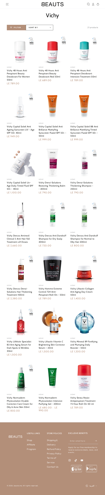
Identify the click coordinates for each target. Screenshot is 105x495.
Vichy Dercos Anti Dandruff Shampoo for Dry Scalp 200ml (52, 238)
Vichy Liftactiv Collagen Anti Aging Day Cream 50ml (82, 291)
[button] (88, 4)
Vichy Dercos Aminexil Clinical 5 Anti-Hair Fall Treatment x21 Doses (18, 238)
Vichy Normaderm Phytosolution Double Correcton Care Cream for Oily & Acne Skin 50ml (20, 402)
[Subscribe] (96, 441)
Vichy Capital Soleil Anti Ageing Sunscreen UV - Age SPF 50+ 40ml (20, 129)
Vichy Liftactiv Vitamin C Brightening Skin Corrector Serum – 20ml (52, 344)
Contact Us (53, 466)
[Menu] (7, 4)
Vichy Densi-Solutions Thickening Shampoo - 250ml (81, 185)
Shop (29, 440)
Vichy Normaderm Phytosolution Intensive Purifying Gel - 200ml (50, 400)
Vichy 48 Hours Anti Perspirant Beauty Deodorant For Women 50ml (18, 75)
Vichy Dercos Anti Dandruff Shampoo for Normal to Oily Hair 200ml (84, 238)
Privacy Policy (54, 453)
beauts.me (18, 486)
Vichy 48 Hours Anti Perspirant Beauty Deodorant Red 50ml (49, 73)
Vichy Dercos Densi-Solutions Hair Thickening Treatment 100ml (19, 291)
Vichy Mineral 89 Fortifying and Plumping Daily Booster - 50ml (83, 344)
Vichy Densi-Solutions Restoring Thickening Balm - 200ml (52, 185)
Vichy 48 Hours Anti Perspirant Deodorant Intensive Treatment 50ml (83, 73)
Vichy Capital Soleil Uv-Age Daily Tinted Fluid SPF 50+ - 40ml (20, 185)
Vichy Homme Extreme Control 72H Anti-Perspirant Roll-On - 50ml (52, 291)
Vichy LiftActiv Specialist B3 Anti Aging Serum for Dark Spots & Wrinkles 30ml (19, 346)
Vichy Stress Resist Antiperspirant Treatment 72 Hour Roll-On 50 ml (82, 400)
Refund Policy (54, 449)
